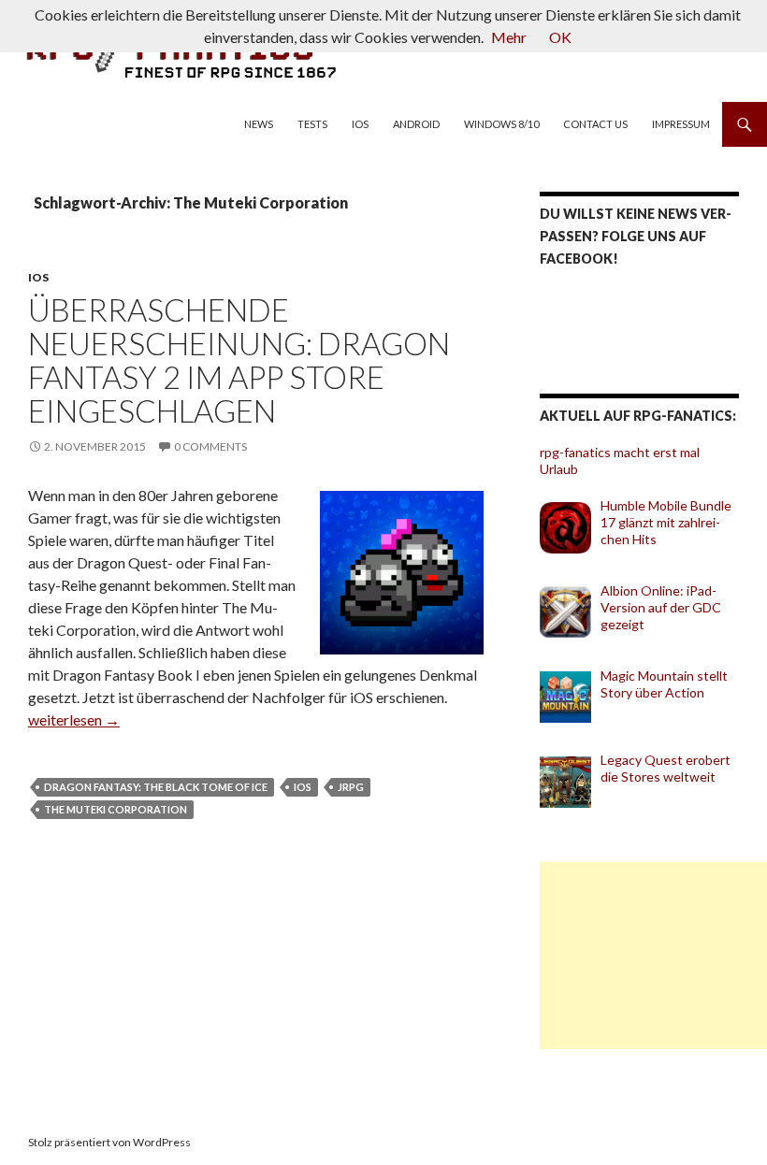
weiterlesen (74, 719)
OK (560, 37)
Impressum (681, 124)
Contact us (595, 124)
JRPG (351, 787)
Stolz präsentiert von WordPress (109, 1142)
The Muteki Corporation (115, 809)
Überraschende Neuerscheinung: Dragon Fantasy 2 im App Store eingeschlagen (239, 360)
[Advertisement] (653, 955)
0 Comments (210, 446)
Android (416, 124)
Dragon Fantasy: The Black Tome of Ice (156, 787)
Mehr (509, 37)
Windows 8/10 (501, 124)
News (258, 124)
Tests (312, 124)
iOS (360, 124)
